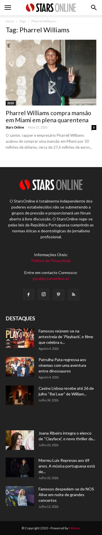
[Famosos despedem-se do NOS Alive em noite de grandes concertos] (20, 496)
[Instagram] (43, 294)
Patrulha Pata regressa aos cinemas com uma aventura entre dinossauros (62, 365)
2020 (10, 103)
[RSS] (73, 294)
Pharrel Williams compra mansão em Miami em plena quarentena (48, 116)
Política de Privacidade (51, 260)
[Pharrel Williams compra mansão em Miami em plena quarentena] (51, 73)
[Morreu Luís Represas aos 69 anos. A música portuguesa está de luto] (20, 467)
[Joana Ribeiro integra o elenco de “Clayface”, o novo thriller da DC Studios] (20, 440)
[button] (94, 7)
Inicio (10, 21)
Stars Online (15, 127)
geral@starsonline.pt (51, 278)
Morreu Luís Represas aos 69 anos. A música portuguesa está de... (67, 466)
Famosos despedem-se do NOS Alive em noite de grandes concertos (66, 494)
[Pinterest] (58, 294)
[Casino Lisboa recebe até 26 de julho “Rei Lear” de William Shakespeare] (20, 395)
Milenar (75, 528)
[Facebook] (28, 294)
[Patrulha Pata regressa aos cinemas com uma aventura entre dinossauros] (20, 366)
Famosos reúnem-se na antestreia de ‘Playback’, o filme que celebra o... (66, 336)
